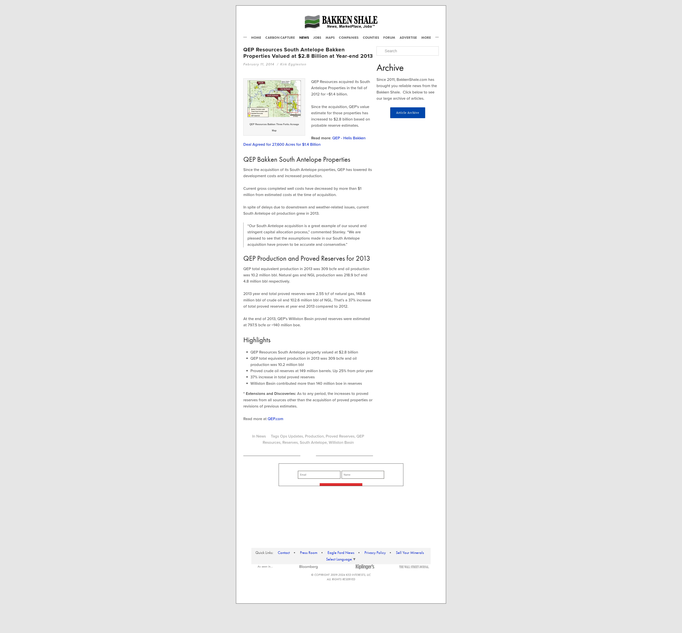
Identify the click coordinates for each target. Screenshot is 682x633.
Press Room (308, 552)
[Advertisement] (408, 149)
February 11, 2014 (258, 64)
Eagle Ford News (341, 552)
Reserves (290, 442)
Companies (348, 38)
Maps (330, 38)
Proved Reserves (340, 436)
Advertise (408, 38)
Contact (284, 552)
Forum (389, 38)
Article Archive (407, 112)
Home (256, 38)
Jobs (317, 38)
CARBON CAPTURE (280, 38)
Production (314, 436)
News (304, 38)
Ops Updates (291, 436)
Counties (371, 38)
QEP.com (275, 418)
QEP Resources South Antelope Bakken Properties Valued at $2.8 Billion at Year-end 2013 (308, 53)
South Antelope (313, 442)
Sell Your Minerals (410, 552)
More (426, 38)
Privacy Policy (375, 552)
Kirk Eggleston (293, 64)
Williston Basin (341, 442)
